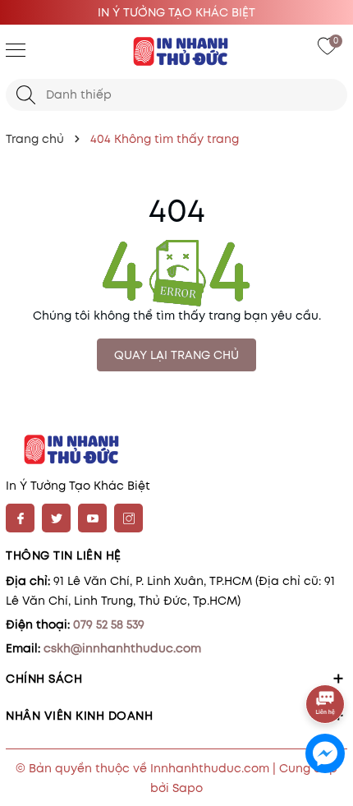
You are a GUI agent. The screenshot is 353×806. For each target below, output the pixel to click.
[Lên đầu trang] (326, 658)
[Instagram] (128, 518)
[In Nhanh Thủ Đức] (176, 51)
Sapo (187, 788)
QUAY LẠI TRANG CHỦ (176, 355)
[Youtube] (92, 518)
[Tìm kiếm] (26, 95)
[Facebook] (20, 518)
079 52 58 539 (108, 624)
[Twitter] (56, 518)
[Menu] (15, 49)
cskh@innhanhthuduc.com (122, 648)
